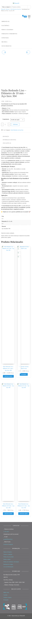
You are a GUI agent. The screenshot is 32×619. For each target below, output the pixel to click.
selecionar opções (8, 376)
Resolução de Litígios (8, 564)
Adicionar (15, 124)
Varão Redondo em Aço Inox (17, 130)
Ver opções (23, 374)
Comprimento (5, 119)
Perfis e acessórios (7, 29)
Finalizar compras (7, 597)
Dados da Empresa (7, 552)
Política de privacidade (8, 556)
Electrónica (5, 25)
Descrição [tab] (6, 136)
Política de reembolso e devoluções (11, 561)
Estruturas (5, 37)
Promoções (5, 599)
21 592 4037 (6, 531)
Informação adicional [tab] (9, 139)
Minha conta (6, 592)
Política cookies (6, 559)
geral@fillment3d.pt (7, 539)
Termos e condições (7, 554)
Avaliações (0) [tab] (7, 143)
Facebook (5, 544)
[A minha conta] (20, 17)
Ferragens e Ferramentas (9, 33)
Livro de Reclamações (8, 566)
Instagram (11, 544)
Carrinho (5, 595)
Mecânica (4, 42)
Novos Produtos (6, 46)
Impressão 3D (5, 21)
